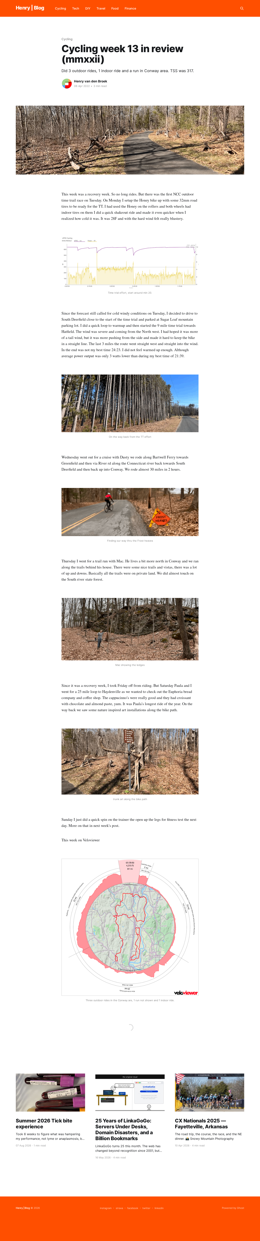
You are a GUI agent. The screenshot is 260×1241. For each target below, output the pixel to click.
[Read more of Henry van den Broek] (66, 83)
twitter (146, 1208)
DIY (87, 8)
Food (115, 8)
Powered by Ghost (233, 1207)
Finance (130, 8)
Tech (75, 8)
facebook (132, 1208)
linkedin (159, 1208)
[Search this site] (242, 8)
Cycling (60, 8)
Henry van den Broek (90, 81)
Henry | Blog (30, 8)
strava (119, 1208)
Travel (101, 8)
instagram (106, 1208)
